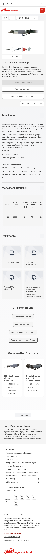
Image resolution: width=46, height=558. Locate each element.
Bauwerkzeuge (11, 456)
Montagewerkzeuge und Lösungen (19, 453)
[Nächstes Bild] (40, 33)
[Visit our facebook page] (34, 497)
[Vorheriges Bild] (6, 33)
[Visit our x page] (28, 497)
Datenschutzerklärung (12, 533)
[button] (23, 115)
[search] (42, 3)
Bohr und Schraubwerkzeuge (16, 466)
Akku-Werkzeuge (12, 459)
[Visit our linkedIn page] (16, 503)
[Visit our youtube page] (16, 497)
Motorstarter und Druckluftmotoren (18, 469)
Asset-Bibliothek (12, 491)
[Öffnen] (42, 10)
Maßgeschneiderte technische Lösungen (21, 463)
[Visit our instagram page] (22, 497)
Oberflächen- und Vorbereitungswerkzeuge (22, 472)
